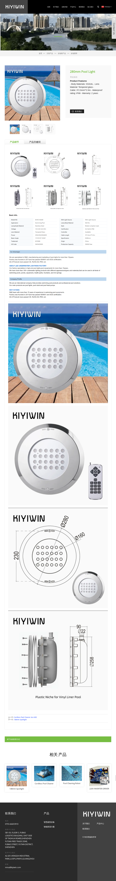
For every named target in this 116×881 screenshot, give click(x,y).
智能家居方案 (49, 826)
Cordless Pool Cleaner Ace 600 (25, 717)
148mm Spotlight (20, 719)
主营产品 (50, 53)
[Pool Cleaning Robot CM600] (72, 775)
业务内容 (65, 7)
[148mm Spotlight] (17, 778)
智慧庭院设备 (49, 822)
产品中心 (73, 7)
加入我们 (90, 7)
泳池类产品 (62, 53)
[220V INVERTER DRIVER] (99, 778)
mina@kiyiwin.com (13, 867)
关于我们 (56, 7)
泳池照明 (74, 53)
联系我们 (82, 7)
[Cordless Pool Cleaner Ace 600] (44, 775)
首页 (48, 7)
